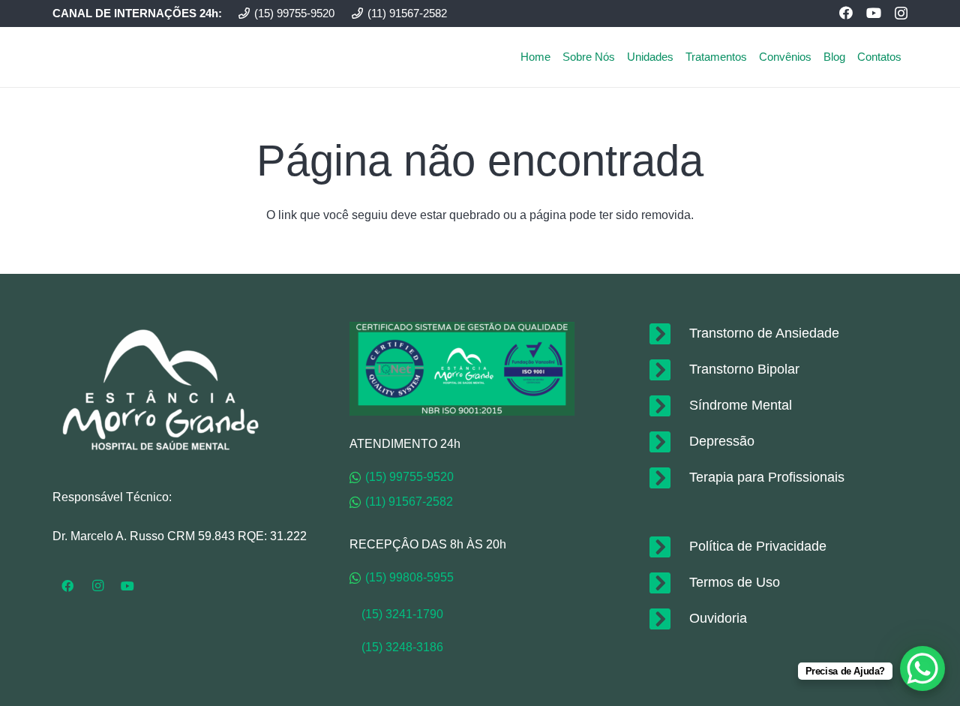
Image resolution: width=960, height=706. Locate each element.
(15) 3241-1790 (396, 614)
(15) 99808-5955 (409, 577)
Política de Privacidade (757, 546)
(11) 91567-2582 (409, 501)
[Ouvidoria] (667, 619)
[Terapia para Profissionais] (667, 478)
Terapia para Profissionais (766, 477)
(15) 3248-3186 (402, 647)
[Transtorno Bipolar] (667, 370)
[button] (908, 57)
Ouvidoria (718, 618)
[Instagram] (901, 13)
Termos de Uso (734, 582)
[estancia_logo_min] (106, 57)
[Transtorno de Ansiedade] (667, 334)
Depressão (721, 441)
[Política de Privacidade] (667, 547)
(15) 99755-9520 (409, 476)
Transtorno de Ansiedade (764, 333)
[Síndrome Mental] (667, 406)
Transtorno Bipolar (744, 369)
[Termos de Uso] (667, 583)
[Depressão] (667, 442)
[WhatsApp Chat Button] (922, 668)
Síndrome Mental (740, 405)
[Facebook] (846, 13)
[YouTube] (873, 13)
